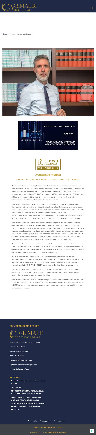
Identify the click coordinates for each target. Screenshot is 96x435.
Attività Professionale (48, 309)
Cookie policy (59, 421)
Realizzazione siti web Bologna (57, 432)
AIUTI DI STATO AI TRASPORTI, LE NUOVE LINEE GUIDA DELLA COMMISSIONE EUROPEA (28, 406)
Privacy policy (45, 421)
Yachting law (16, 387)
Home (4, 34)
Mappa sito (32, 421)
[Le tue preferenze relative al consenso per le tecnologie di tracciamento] (92, 431)
